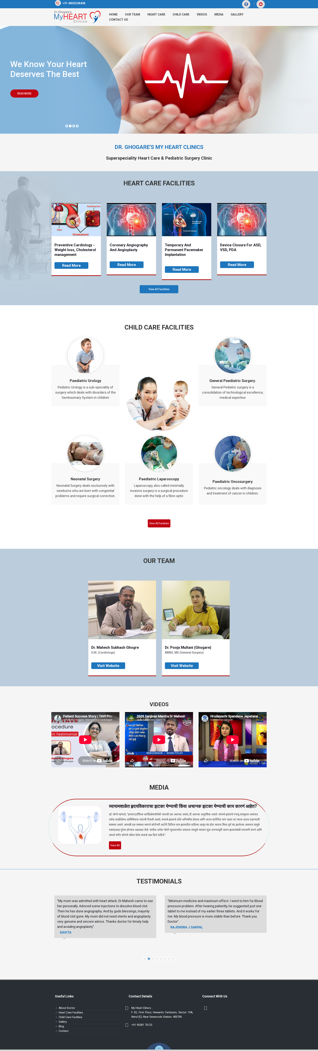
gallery (237, 14)
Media (218, 14)
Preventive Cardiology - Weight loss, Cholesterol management (75, 250)
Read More (21, 93)
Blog (61, 1026)
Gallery (63, 1021)
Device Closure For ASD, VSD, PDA (240, 247)
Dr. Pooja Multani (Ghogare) (188, 647)
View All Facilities (159, 289)
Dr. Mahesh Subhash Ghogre (115, 647)
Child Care (181, 14)
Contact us (118, 19)
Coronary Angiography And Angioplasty (129, 247)
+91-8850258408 (73, 3)
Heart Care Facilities (71, 1012)
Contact (63, 1031)
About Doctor (67, 1008)
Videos (202, 14)
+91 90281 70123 (141, 1025)
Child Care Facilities (70, 1017)
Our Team (132, 14)
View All (115, 845)
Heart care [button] (156, 14)
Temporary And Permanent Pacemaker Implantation (184, 250)
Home (113, 14)
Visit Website (108, 665)
